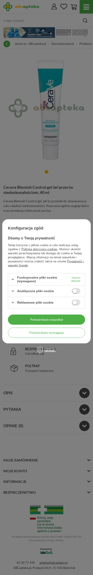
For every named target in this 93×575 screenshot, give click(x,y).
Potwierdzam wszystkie (46, 319)
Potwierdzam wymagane (46, 332)
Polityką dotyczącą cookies (39, 249)
